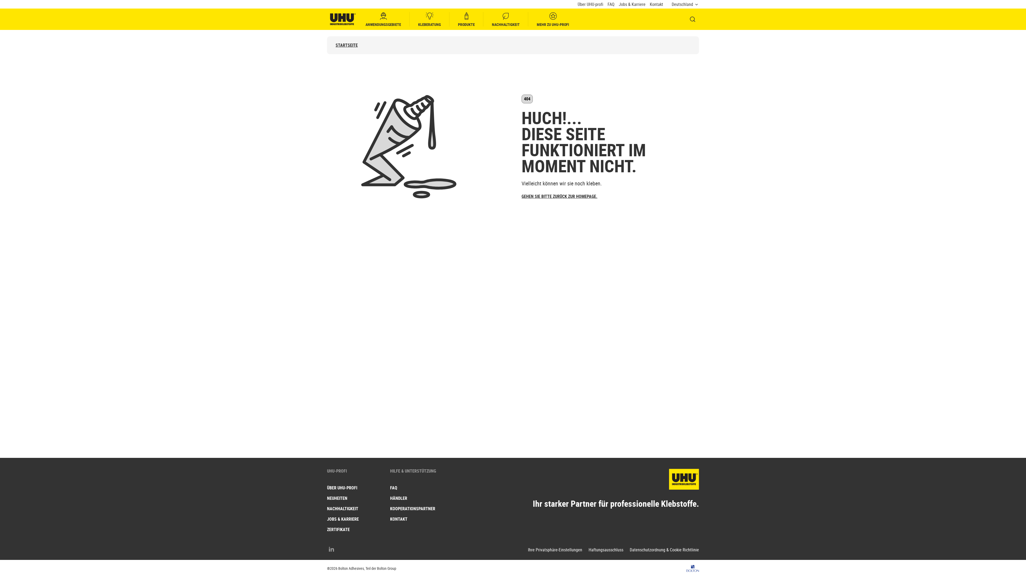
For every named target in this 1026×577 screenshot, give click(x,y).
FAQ (611, 4)
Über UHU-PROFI (342, 488)
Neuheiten (337, 498)
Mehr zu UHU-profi (553, 24)
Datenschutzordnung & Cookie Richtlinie (664, 549)
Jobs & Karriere (632, 4)
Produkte (466, 24)
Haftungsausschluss (606, 549)
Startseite (347, 45)
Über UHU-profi (590, 4)
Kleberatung (429, 24)
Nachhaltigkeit (506, 24)
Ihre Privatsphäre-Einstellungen (555, 549)
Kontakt (656, 4)
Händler (398, 498)
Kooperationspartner (412, 509)
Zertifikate (338, 529)
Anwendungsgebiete (383, 24)
